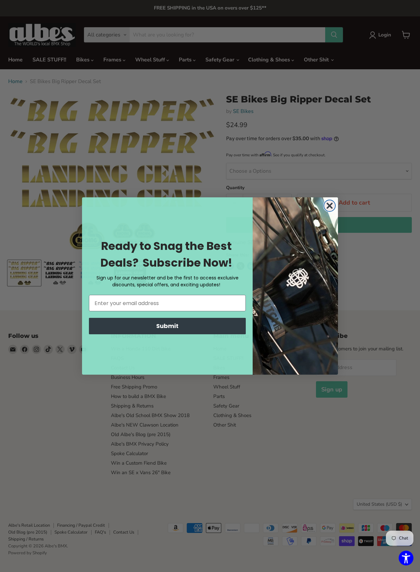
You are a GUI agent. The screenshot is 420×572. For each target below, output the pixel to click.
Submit (167, 326)
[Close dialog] (329, 205)
